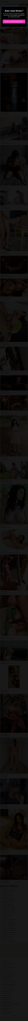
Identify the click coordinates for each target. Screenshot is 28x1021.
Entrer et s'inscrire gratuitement (14, 21)
